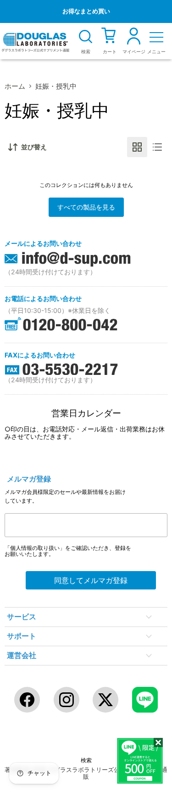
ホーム (15, 86)
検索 (86, 760)
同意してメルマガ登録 (91, 580)
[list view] (157, 147)
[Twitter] (105, 700)
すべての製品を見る (86, 207)
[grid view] (137, 147)
